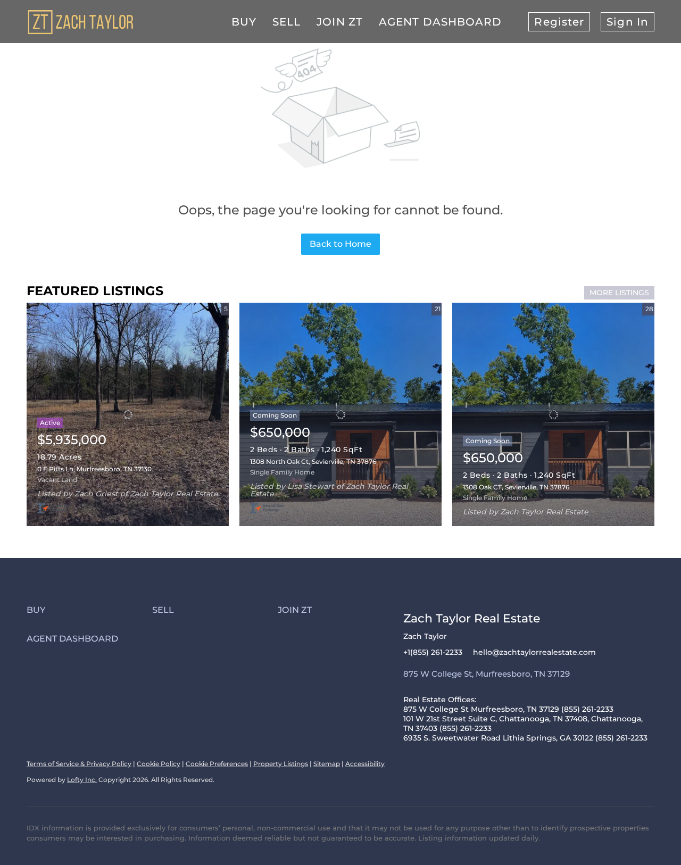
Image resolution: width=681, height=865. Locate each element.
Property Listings (280, 764)
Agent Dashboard (440, 21)
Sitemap (326, 764)
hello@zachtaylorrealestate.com (534, 652)
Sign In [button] (628, 21)
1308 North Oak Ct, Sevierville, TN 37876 (313, 461)
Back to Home (340, 244)
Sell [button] (286, 21)
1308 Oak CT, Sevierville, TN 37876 (516, 487)
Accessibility (365, 764)
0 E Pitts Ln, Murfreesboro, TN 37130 (94, 469)
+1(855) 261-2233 (432, 652)
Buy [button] (243, 21)
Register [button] (559, 21)
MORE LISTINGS (619, 292)
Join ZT (340, 21)
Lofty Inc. (82, 780)
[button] (89, 610)
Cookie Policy (158, 764)
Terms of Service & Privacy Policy (79, 764)
